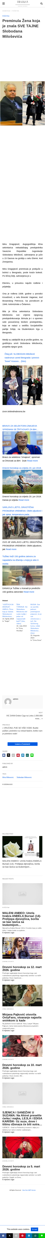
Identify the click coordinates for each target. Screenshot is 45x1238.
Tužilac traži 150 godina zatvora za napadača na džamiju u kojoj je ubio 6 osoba (20, 560)
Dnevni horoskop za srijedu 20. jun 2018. (22, 468)
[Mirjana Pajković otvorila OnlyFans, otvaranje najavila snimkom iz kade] (22, 995)
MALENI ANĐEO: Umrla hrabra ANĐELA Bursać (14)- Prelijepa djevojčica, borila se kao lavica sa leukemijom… (22, 864)
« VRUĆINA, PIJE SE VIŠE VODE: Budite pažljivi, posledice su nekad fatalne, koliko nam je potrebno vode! (22, 731)
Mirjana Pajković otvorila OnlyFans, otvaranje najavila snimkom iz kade (21, 1017)
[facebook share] (3, 755)
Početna (15, 11)
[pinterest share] (18, 755)
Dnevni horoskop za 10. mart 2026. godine (22, 1066)
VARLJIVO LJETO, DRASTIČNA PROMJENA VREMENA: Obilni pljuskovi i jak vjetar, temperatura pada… (22, 511)
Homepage (6, 11)
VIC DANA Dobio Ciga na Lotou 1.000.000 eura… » (24, 717)
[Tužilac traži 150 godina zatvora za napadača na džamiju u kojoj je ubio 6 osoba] (22, 585)
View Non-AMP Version (29, 1190)
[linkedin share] (22, 755)
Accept (34, 1229)
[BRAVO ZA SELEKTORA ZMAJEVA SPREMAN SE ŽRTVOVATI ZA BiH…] (22, 454)
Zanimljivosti (8, 961)
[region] (22, 58)
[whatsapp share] (27, 755)
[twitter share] (8, 755)
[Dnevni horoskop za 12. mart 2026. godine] (22, 948)
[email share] (13, 755)
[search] (41, 3)
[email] (16, 1235)
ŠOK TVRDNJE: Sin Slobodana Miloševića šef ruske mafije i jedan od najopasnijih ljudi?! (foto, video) (21, 614)
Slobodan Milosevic (24, 777)
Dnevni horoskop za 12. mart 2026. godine (22, 968)
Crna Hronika (8, 1009)
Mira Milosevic (8, 777)
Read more (32, 461)
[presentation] (39, 854)
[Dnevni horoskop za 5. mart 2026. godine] (22, 1147)
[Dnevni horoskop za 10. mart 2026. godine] (22, 1046)
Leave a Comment (22, 744)
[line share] (31, 755)
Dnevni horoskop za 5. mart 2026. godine (21, 1168)
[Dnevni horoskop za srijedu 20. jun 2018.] (22, 493)
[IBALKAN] (23, 4)
